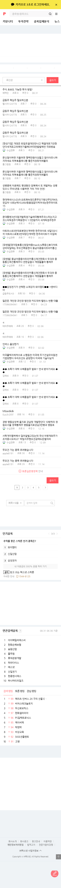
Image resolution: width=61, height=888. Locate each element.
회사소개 (12, 841)
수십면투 (11, 150)
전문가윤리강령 (46, 844)
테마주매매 (8, 326)
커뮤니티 (8, 21)
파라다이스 (13, 662)
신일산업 (10, 554)
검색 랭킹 (8, 691)
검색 (50, 14)
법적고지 (31, 844)
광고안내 (36, 841)
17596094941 (10, 304)
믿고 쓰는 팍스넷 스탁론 (18, 572)
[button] (24, 80)
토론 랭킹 (19, 691)
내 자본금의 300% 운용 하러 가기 (30, 566)
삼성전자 (10, 560)
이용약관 (48, 841)
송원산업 (12, 649)
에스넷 (11, 667)
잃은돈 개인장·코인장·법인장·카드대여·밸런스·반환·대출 (30, 301)
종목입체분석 (41, 21)
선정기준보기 (20, 631)
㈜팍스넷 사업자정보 (28, 851)
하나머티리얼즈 (15, 680)
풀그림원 (7, 164)
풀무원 (11, 653)
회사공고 (24, 841)
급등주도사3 (8, 293)
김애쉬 (6, 375)
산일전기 (12, 671)
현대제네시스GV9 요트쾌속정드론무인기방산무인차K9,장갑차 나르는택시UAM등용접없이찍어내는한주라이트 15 (30, 202)
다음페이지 (45, 487)
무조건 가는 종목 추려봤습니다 (18, 449)
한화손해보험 (14, 644)
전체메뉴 (58, 14)
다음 (57, 534)
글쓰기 (52, 80)
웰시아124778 (10, 104)
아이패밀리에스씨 (17, 640)
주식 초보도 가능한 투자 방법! (18, 89)
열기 (58, 856)
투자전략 (23, 21)
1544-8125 (24, 576)
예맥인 (6, 93)
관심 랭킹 (31, 691)
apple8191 (8, 453)
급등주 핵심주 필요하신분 (15, 100)
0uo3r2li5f (8, 414)
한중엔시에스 (14, 676)
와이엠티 (10, 547)
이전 (48, 534)
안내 (32, 471)
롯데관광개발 (14, 658)
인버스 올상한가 (11, 344)
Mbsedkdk (8, 411)
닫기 (56, 4)
